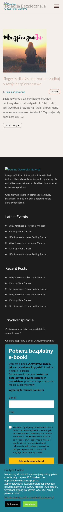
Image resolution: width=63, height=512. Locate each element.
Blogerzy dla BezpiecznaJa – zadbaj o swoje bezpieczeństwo (31, 81)
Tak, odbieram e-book (31, 461)
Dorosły (54, 91)
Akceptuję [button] (30, 504)
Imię (11, 412)
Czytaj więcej (12, 125)
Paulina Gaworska (15, 91)
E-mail (12, 397)
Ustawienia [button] (12, 504)
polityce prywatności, (23, 449)
